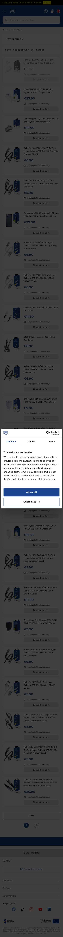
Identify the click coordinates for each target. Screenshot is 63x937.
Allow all (31, 492)
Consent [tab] (11, 441)
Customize (29, 501)
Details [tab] (31, 441)
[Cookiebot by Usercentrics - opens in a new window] (46, 433)
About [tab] (51, 441)
